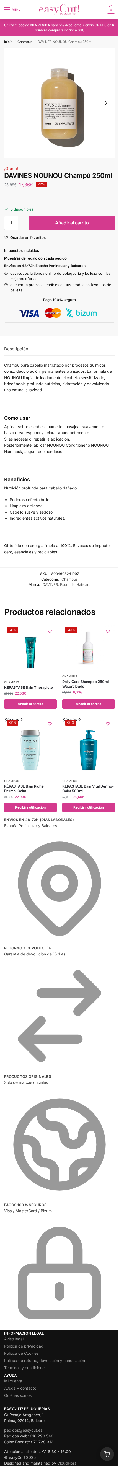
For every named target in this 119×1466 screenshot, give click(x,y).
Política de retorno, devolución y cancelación (44, 1360)
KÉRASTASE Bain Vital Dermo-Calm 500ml (88, 788)
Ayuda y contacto (20, 1388)
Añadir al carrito (72, 223)
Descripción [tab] (16, 348)
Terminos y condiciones (25, 1367)
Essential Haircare (75, 584)
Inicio (8, 42)
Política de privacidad (23, 1346)
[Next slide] (106, 103)
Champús (24, 42)
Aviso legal (14, 1339)
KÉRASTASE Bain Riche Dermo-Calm (24, 788)
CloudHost (66, 1463)
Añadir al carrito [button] (30, 704)
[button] (110, 10)
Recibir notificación (30, 807)
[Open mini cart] (107, 1454)
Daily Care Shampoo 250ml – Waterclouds (87, 683)
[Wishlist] (50, 631)
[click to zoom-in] (59, 103)
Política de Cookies (21, 1353)
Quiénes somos (18, 1395)
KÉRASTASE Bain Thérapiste (28, 687)
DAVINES (50, 584)
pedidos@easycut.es (23, 1430)
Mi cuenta (13, 1381)
